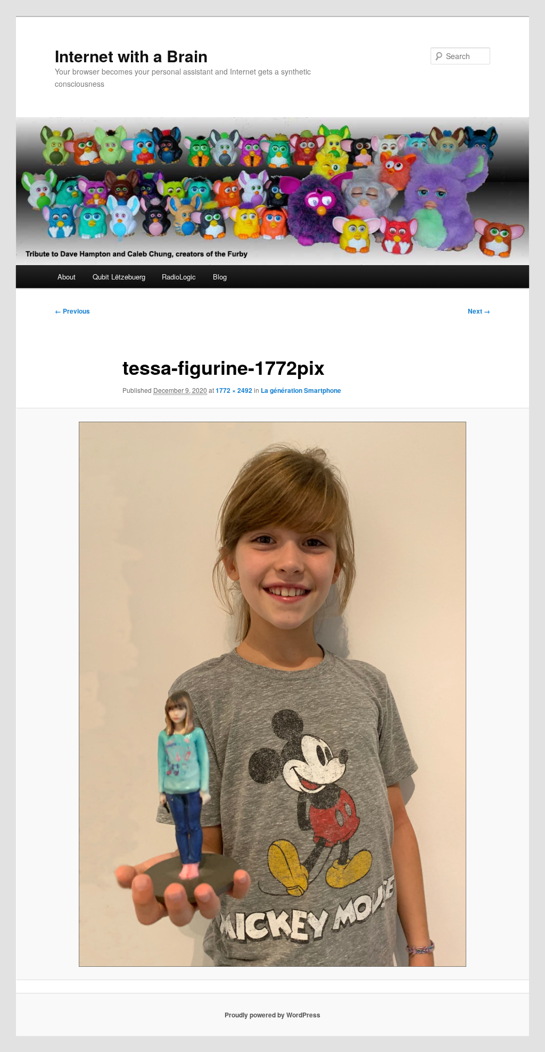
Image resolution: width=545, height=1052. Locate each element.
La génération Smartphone (301, 390)
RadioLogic (179, 277)
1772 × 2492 (234, 390)
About (66, 277)
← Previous (72, 311)
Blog (220, 277)
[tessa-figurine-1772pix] (272, 694)
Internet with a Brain (131, 55)
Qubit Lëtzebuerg (119, 277)
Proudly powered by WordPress (272, 1015)
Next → (479, 311)
